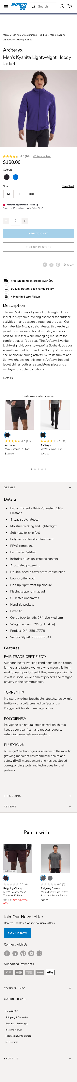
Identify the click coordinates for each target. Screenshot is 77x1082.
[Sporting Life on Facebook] (7, 953)
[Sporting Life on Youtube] (31, 953)
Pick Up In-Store (38, 247)
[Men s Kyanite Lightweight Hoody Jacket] (38, 108)
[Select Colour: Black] (6, 177)
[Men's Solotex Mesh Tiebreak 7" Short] (17, 858)
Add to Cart (38, 233)
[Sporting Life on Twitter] (15, 953)
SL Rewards (12, 1042)
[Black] (7, 435)
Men (5, 34)
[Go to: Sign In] (62, 6)
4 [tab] (42, 468)
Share (70, 265)
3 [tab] (39, 468)
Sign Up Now (17, 933)
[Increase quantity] (25, 221)
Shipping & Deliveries (17, 1017)
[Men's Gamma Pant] (55, 415)
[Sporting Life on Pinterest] (23, 953)
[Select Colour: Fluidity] (15, 177)
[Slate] (50, 878)
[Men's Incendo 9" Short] (19, 415)
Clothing (15, 34)
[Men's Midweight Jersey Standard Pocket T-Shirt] (55, 858)
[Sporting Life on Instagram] (39, 953)
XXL (32, 194)
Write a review (42, 156)
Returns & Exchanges (17, 1023)
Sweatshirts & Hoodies (34, 34)
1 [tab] (32, 468)
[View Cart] (70, 6)
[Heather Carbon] (43, 878)
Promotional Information (19, 1035)
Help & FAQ (12, 1011)
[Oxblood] (6, 878)
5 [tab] (46, 468)
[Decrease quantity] (6, 221)
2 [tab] (35, 468)
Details (8, 378)
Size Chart (68, 186)
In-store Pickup (14, 1029)
